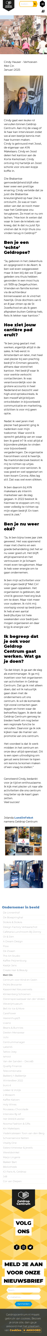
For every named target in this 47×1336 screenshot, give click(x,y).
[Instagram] (23, 1247)
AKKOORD (33, 1330)
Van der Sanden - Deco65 (18, 1061)
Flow (6, 946)
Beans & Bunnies (13, 1027)
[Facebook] (16, 1247)
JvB (5, 1176)
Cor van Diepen (12, 1181)
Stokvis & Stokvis (12, 922)
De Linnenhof (11, 912)
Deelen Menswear (13, 1032)
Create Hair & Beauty (15, 970)
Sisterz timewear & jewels (18, 1147)
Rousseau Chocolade (15, 1109)
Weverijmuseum (13, 1003)
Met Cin (8, 975)
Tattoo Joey (9, 1051)
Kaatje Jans (9, 965)
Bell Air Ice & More (13, 1008)
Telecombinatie (12, 1071)
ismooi (7, 1056)
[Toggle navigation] (42, 11)
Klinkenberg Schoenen (17, 994)
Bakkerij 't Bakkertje (14, 1075)
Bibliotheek (10, 1167)
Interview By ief (12, 1114)
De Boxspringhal (13, 917)
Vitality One (10, 1143)
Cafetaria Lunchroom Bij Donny (22, 931)
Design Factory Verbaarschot (20, 927)
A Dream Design (13, 941)
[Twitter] (30, 1247)
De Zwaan (9, 951)
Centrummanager (14, 1042)
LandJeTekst (23, 817)
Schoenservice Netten (16, 1138)
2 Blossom (9, 1095)
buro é (7, 1085)
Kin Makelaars (11, 1128)
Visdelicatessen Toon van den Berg (23, 1133)
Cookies (15, 1330)
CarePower (9, 1013)
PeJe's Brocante (12, 984)
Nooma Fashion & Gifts (16, 1123)
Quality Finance (12, 1066)
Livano (7, 1023)
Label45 (7, 1047)
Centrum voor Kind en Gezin (20, 979)
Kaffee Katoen (11, 1099)
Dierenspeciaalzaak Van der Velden (24, 999)
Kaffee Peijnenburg (14, 960)
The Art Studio (11, 955)
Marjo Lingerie (11, 1157)
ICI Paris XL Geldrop (14, 1171)
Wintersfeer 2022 (13, 1080)
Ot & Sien (8, 936)
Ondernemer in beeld (20, 907)
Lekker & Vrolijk (12, 1090)
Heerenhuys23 (11, 1018)
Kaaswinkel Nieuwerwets (17, 989)
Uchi (5, 1037)
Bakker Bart (10, 1162)
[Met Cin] (23, 841)
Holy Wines (9, 1104)
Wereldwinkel (11, 1152)
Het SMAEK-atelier (14, 1119)
